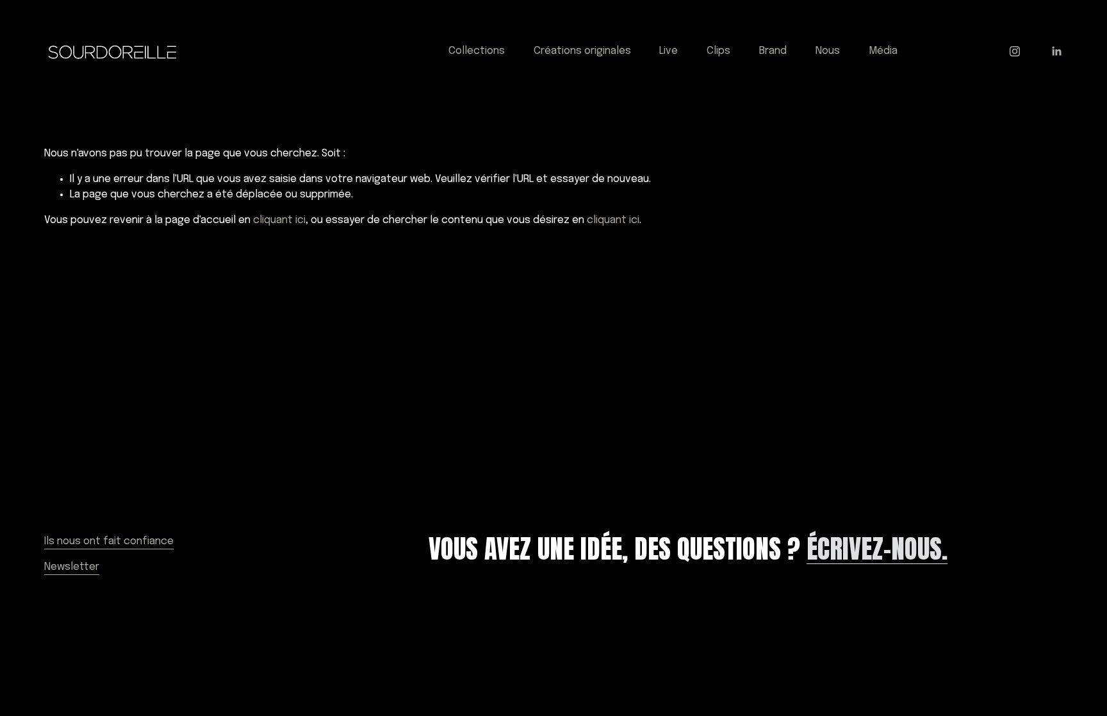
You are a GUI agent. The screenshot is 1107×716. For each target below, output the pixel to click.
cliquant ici (279, 220)
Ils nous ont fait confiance (109, 541)
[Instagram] (1014, 51)
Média (883, 51)
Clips (718, 51)
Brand (773, 51)
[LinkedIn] (1056, 51)
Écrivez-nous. (877, 549)
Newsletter (71, 567)
